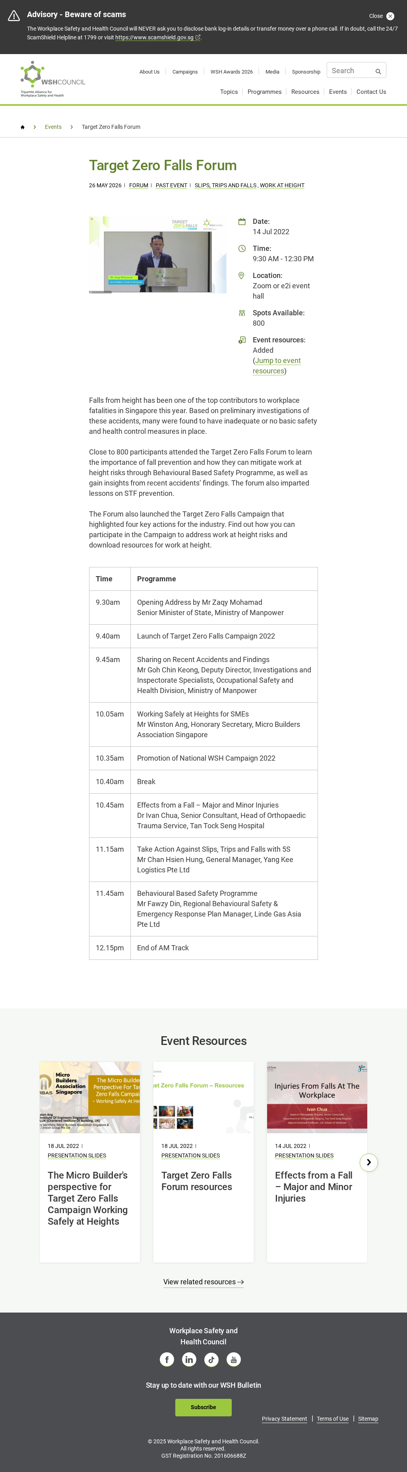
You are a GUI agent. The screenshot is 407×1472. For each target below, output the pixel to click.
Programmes (265, 91)
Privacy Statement (284, 1419)
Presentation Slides (77, 1155)
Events (338, 91)
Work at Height (282, 185)
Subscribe (203, 1407)
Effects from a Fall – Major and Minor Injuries (314, 1187)
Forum (138, 185)
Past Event (171, 185)
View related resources (200, 1282)
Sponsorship (306, 72)
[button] (369, 1163)
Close (376, 16)
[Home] (23, 127)
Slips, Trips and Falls (225, 185)
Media (272, 72)
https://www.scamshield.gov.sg (154, 37)
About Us (150, 72)
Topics (229, 91)
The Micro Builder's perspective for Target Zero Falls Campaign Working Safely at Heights (88, 1198)
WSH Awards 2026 (232, 72)
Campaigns (185, 72)
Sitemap (368, 1419)
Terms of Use (333, 1419)
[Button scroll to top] (382, 1439)
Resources (305, 91)
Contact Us (371, 91)
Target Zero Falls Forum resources (196, 1181)
